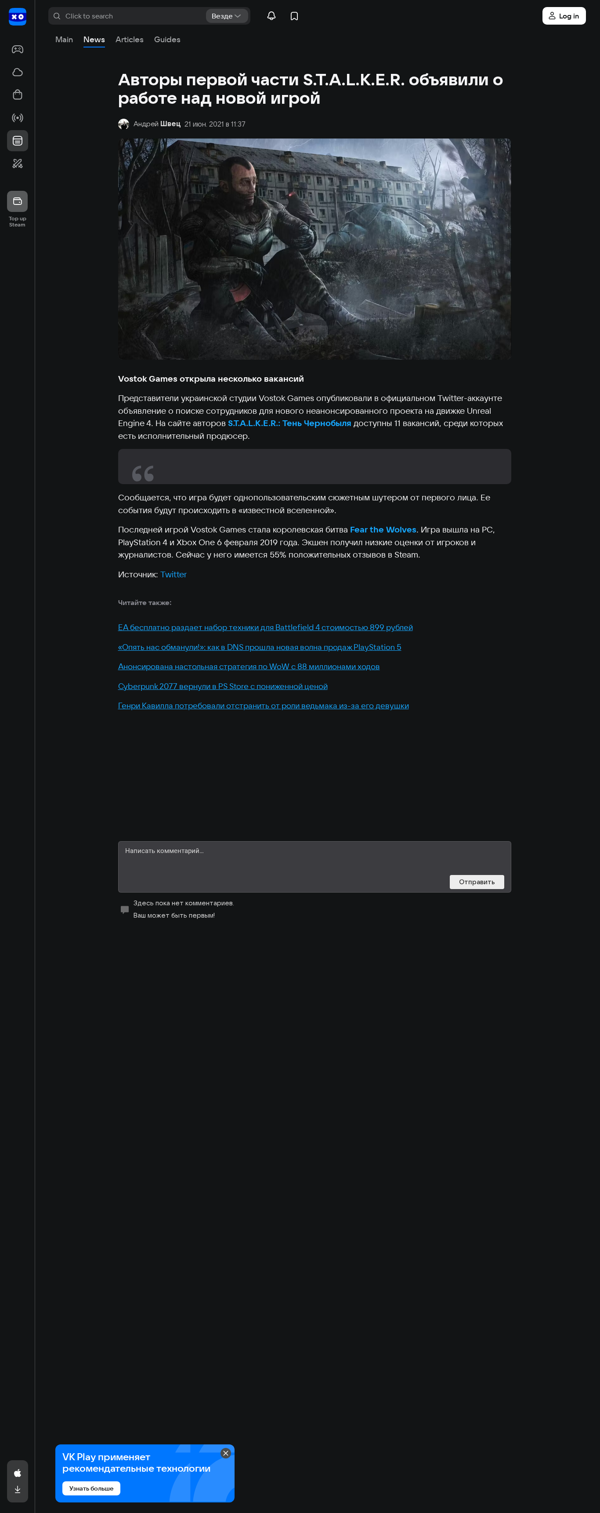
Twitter (173, 574)
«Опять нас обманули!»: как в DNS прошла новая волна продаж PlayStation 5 (259, 647)
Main (64, 39)
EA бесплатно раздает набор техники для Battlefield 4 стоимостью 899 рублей (265, 627)
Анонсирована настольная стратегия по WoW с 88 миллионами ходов (249, 666)
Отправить (477, 882)
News (94, 39)
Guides (167, 39)
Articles (130, 39)
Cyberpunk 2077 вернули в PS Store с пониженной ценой (223, 686)
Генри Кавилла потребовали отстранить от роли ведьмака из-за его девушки (263, 705)
